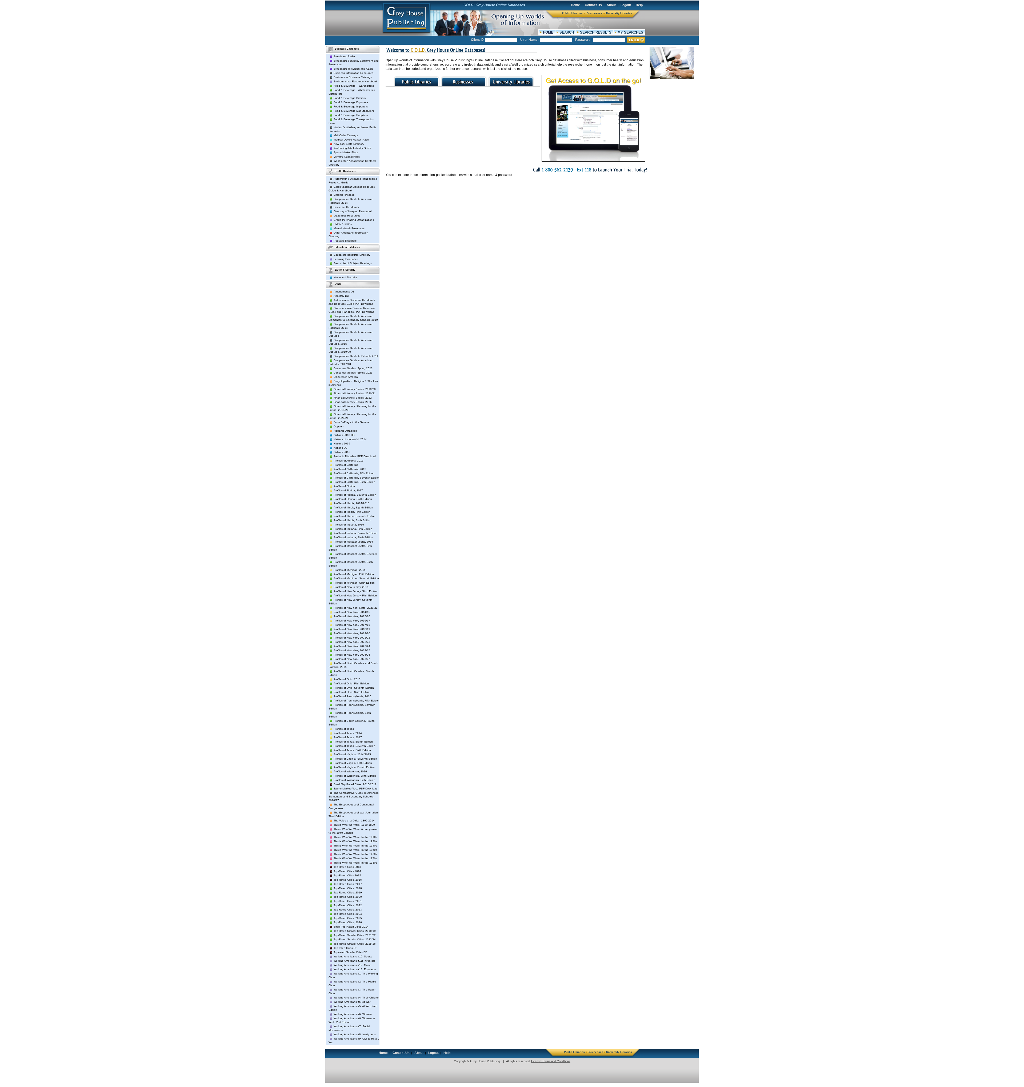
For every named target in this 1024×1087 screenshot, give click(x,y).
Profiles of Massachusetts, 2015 (353, 541)
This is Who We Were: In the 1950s (355, 849)
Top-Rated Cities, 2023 (348, 909)
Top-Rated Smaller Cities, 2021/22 (355, 935)
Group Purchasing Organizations (354, 219)
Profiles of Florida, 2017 (348, 490)
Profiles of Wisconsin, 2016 (350, 771)
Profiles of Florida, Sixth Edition (353, 499)
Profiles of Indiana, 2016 (349, 524)
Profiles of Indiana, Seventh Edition (355, 533)
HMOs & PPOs (343, 224)
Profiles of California (346, 464)
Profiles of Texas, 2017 (348, 737)
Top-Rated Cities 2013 (347, 866)
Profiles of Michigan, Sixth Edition (354, 582)
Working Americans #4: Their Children (356, 997)
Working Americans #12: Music (352, 965)
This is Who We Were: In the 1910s (355, 837)
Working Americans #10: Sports (353, 956)
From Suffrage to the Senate (351, 422)
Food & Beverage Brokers (350, 98)
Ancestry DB (341, 295)
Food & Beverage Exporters (351, 102)
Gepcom (339, 426)
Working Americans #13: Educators (355, 969)
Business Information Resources (353, 72)
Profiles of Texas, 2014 (348, 733)
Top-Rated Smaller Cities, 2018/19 (355, 930)
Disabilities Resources (347, 215)
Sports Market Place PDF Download (356, 788)
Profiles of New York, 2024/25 (352, 650)
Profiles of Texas (344, 728)
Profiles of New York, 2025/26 (352, 654)
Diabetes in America (346, 376)
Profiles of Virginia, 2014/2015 (352, 754)
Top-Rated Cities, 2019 (348, 892)
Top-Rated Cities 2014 (347, 871)
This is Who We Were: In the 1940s (355, 845)
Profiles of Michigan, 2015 (350, 569)
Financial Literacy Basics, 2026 (353, 401)
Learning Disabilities (346, 259)
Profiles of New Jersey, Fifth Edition (355, 595)
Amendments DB (344, 291)
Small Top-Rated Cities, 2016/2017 (355, 784)
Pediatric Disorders (345, 240)
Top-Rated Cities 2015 (347, 875)
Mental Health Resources (349, 228)
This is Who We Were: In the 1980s (355, 862)
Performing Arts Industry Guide (352, 148)
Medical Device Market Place (351, 139)
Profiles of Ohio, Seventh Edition (354, 687)
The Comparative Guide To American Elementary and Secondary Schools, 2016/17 (354, 796)
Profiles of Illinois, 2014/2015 (351, 503)
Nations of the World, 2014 (350, 439)
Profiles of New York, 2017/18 (352, 624)
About (611, 5)
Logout (626, 5)
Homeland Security (345, 277)
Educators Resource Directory (352, 254)
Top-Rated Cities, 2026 (348, 922)
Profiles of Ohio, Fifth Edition (351, 683)
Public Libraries (572, 13)
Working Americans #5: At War (352, 1001)
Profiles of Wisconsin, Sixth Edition (355, 775)
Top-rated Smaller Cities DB (350, 952)
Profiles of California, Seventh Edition (356, 477)
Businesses (594, 13)
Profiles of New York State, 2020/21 (356, 607)
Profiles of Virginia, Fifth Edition (353, 762)
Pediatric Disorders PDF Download (355, 456)
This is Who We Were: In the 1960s (355, 854)
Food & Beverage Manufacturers (354, 110)
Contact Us (593, 5)
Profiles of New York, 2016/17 (352, 620)
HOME (548, 32)
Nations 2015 (342, 443)
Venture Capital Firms (347, 156)
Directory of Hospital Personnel (352, 211)
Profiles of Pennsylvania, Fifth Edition (356, 700)
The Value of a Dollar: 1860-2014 (354, 820)
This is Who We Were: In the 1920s (355, 841)
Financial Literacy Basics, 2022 (353, 397)
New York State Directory (349, 143)
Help (639, 5)
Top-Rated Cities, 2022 (348, 905)
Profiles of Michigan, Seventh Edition (356, 578)
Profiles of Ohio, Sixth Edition (352, 692)
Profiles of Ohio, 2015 (347, 679)
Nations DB (340, 447)
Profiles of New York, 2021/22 (352, 637)
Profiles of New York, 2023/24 (352, 646)
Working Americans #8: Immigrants (355, 1034)
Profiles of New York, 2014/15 (352, 612)
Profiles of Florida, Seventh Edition (355, 494)
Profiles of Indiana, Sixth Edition (353, 537)
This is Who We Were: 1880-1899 (354, 824)
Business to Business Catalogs (353, 77)
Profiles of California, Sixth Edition (354, 481)
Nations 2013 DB (344, 435)
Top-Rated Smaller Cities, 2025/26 (355, 943)
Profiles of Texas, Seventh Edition (354, 745)
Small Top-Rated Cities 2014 (351, 926)
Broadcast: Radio (344, 56)
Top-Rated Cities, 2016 (348, 879)
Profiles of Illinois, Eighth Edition (353, 507)
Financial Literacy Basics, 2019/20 (355, 389)
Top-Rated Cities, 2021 (348, 901)
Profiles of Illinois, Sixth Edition (352, 520)
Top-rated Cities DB (345, 947)
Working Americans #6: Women (353, 1014)
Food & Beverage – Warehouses (354, 85)
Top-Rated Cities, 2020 (348, 896)
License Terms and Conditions (550, 1061)
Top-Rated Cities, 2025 (348, 918)
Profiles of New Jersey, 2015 (351, 586)
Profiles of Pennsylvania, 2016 (352, 696)
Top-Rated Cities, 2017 (348, 884)
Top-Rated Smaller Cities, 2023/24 (355, 939)
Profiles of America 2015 (348, 460)
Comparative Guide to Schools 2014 (356, 356)
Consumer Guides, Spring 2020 (353, 368)
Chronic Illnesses (344, 194)
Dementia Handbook (346, 207)
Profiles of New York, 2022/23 (352, 641)
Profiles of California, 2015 (350, 469)
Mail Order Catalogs (346, 135)
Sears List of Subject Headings (353, 263)
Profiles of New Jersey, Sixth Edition (356, 591)
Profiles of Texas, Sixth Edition (352, 750)
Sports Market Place (346, 152)
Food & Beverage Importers (351, 106)
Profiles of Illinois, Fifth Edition (352, 511)
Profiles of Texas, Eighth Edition (353, 741)
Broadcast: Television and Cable (353, 68)
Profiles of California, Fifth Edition (354, 473)
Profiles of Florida (344, 486)
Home (575, 5)
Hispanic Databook (345, 430)
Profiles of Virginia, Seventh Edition (355, 758)
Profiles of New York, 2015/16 (352, 616)
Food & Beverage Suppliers (351, 115)
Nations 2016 (342, 452)
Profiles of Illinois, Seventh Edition (354, 516)
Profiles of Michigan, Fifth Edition (354, 574)
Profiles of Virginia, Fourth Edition (354, 767)
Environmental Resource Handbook (355, 81)
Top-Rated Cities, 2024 (348, 913)
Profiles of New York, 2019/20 (352, 633)
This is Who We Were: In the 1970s (355, 858)
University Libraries (619, 13)
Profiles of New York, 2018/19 (352, 629)
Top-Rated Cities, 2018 (348, 888)
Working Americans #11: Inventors (354, 960)
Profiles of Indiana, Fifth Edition (353, 528)
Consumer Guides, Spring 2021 (353, 372)
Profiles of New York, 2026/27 (352, 658)
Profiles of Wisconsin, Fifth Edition (354, 780)
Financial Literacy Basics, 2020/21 (355, 393)
